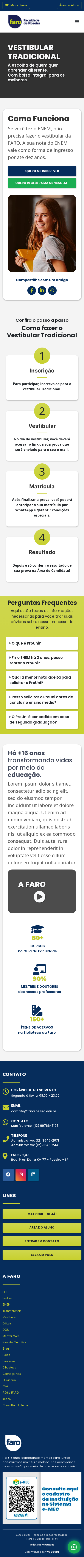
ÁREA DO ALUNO (42, 1227)
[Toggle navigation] (76, 22)
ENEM (7, 1305)
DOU (6, 1330)
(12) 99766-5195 (45, 1126)
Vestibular (10, 1317)
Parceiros (9, 1361)
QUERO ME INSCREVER (42, 171)
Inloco (7, 1399)
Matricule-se (19, 5)
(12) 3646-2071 (47, 1140)
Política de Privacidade (42, 1544)
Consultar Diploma (15, 1405)
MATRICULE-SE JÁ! (42, 1214)
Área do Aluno (69, 5)
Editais (7, 1323)
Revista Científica (14, 1342)
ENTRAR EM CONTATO (42, 1241)
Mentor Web (11, 1336)
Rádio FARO (11, 1393)
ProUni (7, 1298)
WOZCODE (53, 1552)
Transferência (12, 1311)
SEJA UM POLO (42, 1255)
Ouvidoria (9, 1380)
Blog (6, 1349)
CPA (5, 1386)
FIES (5, 1292)
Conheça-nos (12, 1374)
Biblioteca (9, 1367)
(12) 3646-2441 (47, 1145)
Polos (6, 1355)
